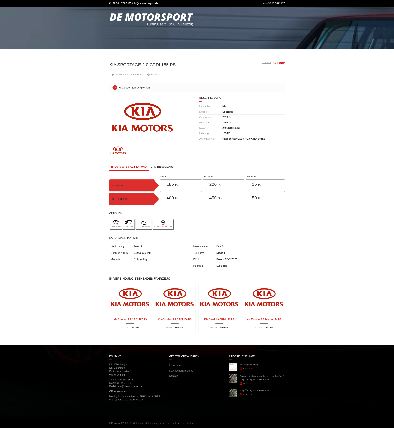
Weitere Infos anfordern (128, 74)
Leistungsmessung (249, 364)
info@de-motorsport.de (145, 3)
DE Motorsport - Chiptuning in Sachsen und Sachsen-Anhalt (161, 423)
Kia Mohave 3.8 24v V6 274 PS (264, 319)
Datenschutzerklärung (181, 370)
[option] (152, 120)
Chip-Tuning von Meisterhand (254, 390)
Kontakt (173, 376)
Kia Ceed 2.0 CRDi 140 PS (219, 319)
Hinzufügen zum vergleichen (134, 87)
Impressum (175, 365)
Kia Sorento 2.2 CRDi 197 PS (130, 319)
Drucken (155, 74)
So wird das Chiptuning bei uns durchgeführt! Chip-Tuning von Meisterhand (262, 378)
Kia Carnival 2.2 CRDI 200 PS (175, 319)
